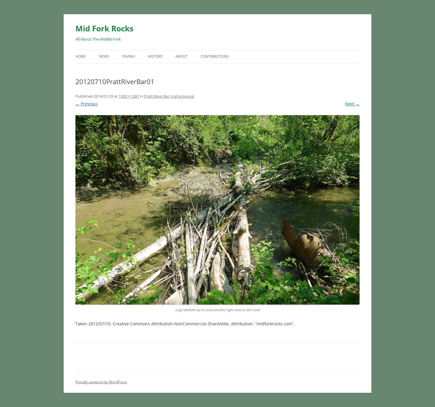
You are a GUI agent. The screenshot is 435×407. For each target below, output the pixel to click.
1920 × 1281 (129, 96)
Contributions (215, 56)
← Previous (86, 104)
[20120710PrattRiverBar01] (217, 210)
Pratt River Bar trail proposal (169, 96)
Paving (128, 56)
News (104, 56)
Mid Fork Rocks (104, 28)
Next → (352, 104)
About (181, 56)
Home (80, 56)
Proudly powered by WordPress (101, 382)
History (155, 56)
